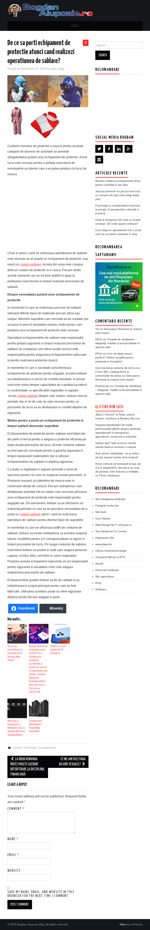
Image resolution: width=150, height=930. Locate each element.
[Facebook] (109, 149)
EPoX (98, 339)
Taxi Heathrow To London (111, 531)
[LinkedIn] (119, 149)
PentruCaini (102, 386)
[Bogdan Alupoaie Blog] (51, 10)
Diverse (17, 747)
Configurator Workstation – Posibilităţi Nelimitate (36, 726)
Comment (16, 809)
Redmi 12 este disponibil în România (58, 650)
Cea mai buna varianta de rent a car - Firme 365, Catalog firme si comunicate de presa (118, 371)
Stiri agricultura (104, 576)
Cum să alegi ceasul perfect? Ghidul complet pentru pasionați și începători (114, 357)
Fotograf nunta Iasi (107, 505)
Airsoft (99, 563)
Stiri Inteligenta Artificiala (110, 499)
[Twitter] (99, 149)
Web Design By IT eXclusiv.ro (113, 524)
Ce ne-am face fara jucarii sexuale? (72, 761)
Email (13, 855)
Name (13, 839)
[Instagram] (99, 159)
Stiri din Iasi (111, 407)
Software (100, 589)
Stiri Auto (100, 512)
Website (14, 871)
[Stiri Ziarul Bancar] (119, 286)
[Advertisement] (47, 213)
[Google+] (128, 149)
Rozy (98, 582)
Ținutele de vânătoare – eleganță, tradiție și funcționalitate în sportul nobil (117, 343)
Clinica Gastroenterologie (111, 550)
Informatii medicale (107, 570)
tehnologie (30, 747)
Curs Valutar (103, 518)
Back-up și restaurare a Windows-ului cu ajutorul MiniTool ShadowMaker (16, 727)
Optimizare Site (104, 537)
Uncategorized (47, 747)
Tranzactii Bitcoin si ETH (110, 557)
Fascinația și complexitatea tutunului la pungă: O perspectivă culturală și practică (117, 209)
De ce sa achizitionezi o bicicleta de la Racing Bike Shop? (15, 653)
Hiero (123, 924)
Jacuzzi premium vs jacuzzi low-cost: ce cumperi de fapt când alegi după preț (118, 195)
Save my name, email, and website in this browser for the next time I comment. (40, 894)
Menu (75, 26)
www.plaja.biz (103, 544)
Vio (97, 329)
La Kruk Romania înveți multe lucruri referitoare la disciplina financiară (27, 766)
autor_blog (57, 68)
